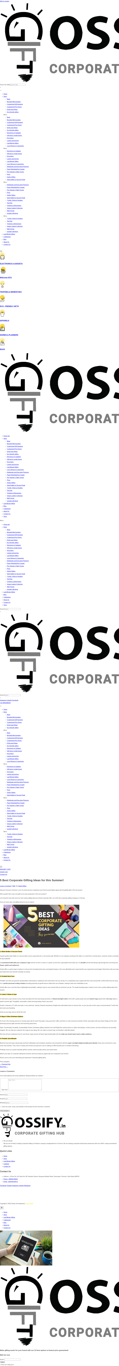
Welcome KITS (6, 277)
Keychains (10, 138)
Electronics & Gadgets (14, 133)
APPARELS (4, 320)
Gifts (13, 886)
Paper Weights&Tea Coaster (16, 169)
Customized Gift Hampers (15, 104)
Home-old (6, 436)
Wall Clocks (10, 211)
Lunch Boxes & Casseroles (15, 146)
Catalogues (7, 237)
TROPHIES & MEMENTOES (11, 292)
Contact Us (6, 244)
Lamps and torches (13, 140)
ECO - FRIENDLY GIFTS (9, 306)
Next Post (4, 1067)
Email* (2, 1098)
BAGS (2, 349)
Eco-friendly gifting (12, 112)
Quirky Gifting (11, 177)
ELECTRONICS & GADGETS (11, 264)
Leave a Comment (5, 886)
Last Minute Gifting (12, 143)
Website (2, 1102)
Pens (8, 174)
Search (2, 609)
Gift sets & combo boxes (14, 135)
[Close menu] (1, 1207)
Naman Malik (29, 1203)
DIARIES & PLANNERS (9, 335)
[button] (61, 114)
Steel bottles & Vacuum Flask (16, 179)
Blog (4, 239)
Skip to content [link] (4, 1)
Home (5, 94)
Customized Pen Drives (14, 107)
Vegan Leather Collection (15, 208)
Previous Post (5, 1064)
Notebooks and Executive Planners (18, 166)
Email (2, 1359)
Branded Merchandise (14, 101)
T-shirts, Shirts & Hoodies (15, 200)
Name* (2, 1094)
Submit (2, 1362)
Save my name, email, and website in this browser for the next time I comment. (26, 1106)
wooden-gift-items (12, 213)
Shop (5, 96)
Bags (8, 99)
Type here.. (4, 1089)
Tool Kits (9, 203)
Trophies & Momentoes (14, 205)
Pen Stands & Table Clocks (15, 172)
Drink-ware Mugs (12, 109)
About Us (6, 242)
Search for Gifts (4, 84)
